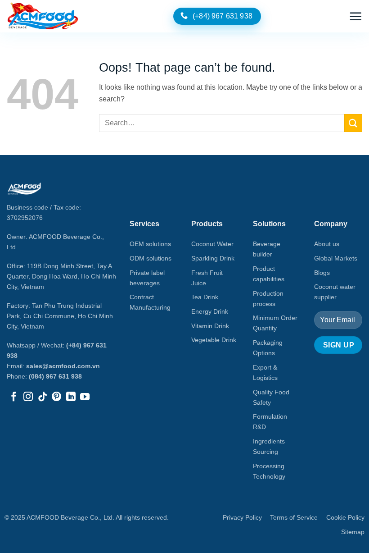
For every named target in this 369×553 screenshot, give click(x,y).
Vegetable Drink (213, 339)
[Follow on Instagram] (28, 397)
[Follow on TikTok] (42, 397)
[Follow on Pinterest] (56, 397)
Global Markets (335, 258)
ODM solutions (150, 258)
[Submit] (353, 123)
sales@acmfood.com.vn (63, 366)
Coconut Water (212, 243)
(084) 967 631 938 (55, 376)
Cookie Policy (345, 517)
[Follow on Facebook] (13, 397)
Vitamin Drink (210, 325)
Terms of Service (294, 517)
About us (326, 243)
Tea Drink (204, 297)
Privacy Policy (242, 517)
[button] (355, 16)
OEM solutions (150, 243)
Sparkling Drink (212, 258)
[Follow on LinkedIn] (71, 397)
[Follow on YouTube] (85, 397)
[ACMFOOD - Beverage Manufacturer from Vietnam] (43, 16)
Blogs (322, 272)
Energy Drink (209, 311)
